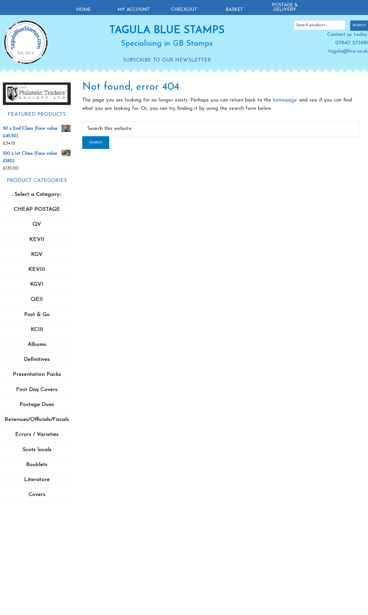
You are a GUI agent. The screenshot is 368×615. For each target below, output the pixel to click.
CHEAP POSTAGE (37, 209)
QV (36, 224)
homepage (285, 100)
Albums (37, 344)
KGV (37, 254)
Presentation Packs (37, 374)
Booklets (36, 465)
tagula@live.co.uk (348, 51)
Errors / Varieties (37, 434)
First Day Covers (36, 389)
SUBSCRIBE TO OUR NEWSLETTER (167, 60)
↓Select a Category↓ (37, 194)
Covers (36, 494)
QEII (37, 299)
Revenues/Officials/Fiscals (37, 419)
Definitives (37, 359)
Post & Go (37, 314)
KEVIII (36, 269)
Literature (37, 479)
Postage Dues (37, 404)
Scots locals (36, 450)
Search (359, 25)
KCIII (37, 329)
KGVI (36, 284)
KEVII (36, 239)
